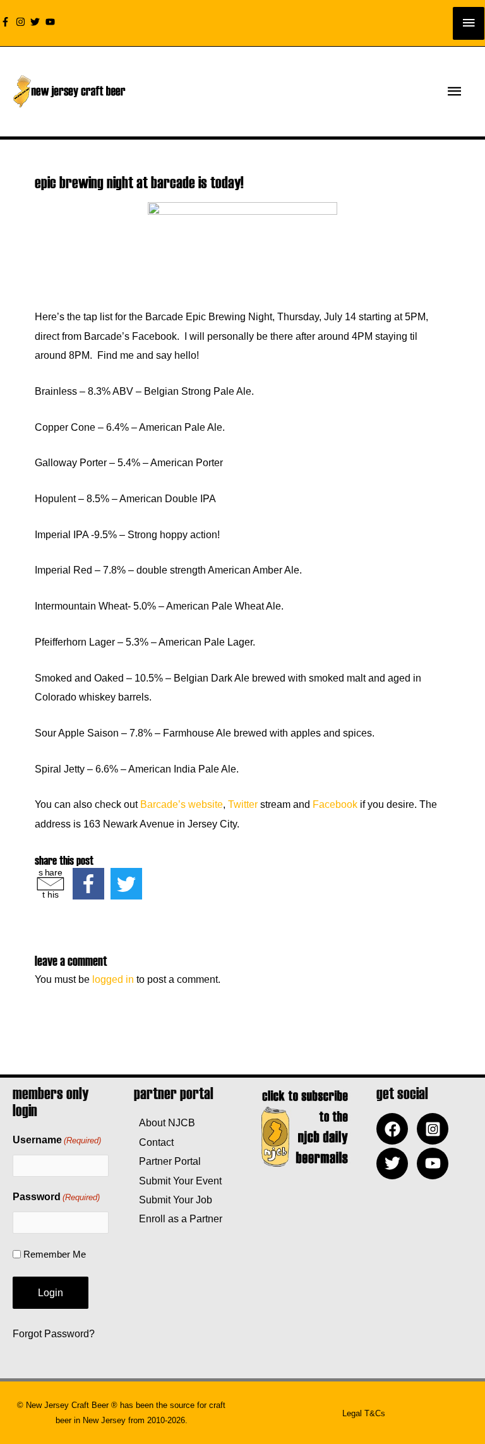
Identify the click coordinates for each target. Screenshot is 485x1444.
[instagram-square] (436, 1129)
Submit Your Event (178, 1180)
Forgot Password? (54, 1333)
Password (56, 1196)
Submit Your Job (173, 1199)
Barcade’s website (181, 804)
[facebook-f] (7, 22)
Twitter (243, 804)
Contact (154, 1142)
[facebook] (395, 1129)
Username (57, 1139)
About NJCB (164, 1122)
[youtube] (51, 22)
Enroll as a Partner (178, 1218)
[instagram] (22, 22)
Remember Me (54, 1254)
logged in (113, 979)
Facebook (335, 804)
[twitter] (36, 22)
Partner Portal (167, 1161)
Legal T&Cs (363, 1413)
